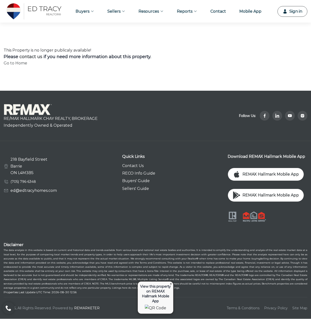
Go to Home (15, 63)
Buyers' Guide (136, 180)
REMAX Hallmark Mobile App (270, 174)
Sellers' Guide (135, 188)
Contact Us (133, 165)
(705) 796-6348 (23, 181)
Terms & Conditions (243, 308)
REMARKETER (87, 308)
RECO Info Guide (138, 173)
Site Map (299, 308)
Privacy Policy (276, 308)
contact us (30, 56)
